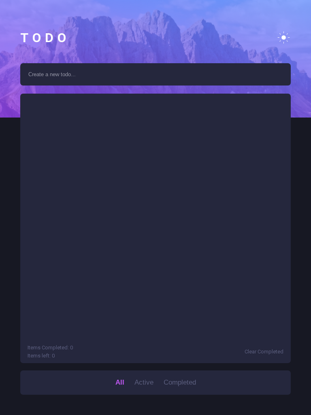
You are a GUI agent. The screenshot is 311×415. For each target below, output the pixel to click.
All (119, 382)
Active (143, 382)
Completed (180, 382)
